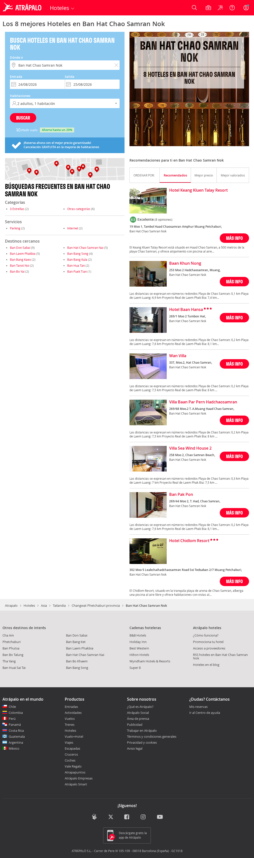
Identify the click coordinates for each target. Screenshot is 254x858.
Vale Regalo (73, 766)
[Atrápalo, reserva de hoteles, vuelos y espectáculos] (23, 7)
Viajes (69, 742)
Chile (12, 706)
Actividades (73, 712)
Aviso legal (134, 748)
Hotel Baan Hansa (186, 309)
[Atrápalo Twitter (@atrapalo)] (111, 817)
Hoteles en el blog (206, 664)
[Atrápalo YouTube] (160, 817)
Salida (69, 76)
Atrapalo (11, 605)
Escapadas (72, 748)
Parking (15, 228)
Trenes (69, 724)
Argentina (16, 742)
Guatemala (17, 736)
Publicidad (134, 724)
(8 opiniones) (163, 219)
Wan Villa (177, 355)
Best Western (139, 648)
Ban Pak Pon (181, 494)
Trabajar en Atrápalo (142, 730)
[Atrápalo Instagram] (143, 817)
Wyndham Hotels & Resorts (149, 661)
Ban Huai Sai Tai (14, 667)
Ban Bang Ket (76, 642)
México (14, 748)
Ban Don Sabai (20, 248)
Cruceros (71, 754)
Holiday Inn (138, 642)
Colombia (16, 712)
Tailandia (59, 605)
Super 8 (135, 667)
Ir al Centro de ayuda (204, 713)
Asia (44, 605)
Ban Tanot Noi (19, 265)
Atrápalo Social (138, 712)
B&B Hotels (137, 635)
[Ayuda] (232, 8)
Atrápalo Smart (76, 784)
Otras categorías (78, 209)
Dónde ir (16, 57)
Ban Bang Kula (77, 259)
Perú (12, 718)
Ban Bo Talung (12, 654)
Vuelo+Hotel (74, 736)
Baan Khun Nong (185, 263)
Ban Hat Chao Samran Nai (85, 248)
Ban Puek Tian (77, 271)
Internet (72, 228)
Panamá (15, 724)
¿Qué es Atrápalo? (140, 706)
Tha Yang (9, 661)
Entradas (71, 706)
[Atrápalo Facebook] (127, 817)
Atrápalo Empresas (79, 778)
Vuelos (70, 718)
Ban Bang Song (77, 254)
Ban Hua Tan (76, 265)
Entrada (16, 76)
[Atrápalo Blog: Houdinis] (94, 816)
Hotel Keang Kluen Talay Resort (198, 190)
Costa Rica (16, 730)
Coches (70, 760)
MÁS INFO (234, 238)
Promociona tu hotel (208, 642)
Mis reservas (198, 707)
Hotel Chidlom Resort (189, 540)
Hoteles (29, 605)
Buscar (23, 118)
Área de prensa (138, 718)
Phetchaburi (11, 642)
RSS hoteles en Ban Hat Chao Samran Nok (220, 656)
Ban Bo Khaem (77, 661)
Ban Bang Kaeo (20, 259)
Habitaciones (20, 95)
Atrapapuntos (75, 772)
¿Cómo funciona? (206, 635)
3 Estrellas (17, 209)
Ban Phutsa (10, 648)
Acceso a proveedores (209, 648)
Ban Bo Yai (17, 271)
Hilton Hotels (139, 654)
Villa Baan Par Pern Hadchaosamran (203, 402)
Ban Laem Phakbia (22, 254)
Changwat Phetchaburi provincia (96, 605)
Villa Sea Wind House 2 (190, 448)
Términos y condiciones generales (151, 736)
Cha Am (8, 635)
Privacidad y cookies (142, 742)
